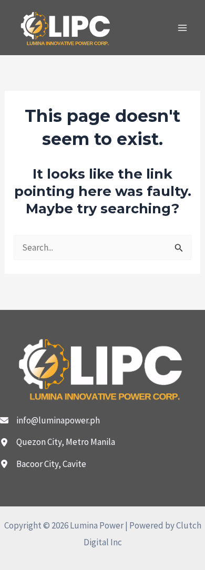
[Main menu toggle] (183, 28)
